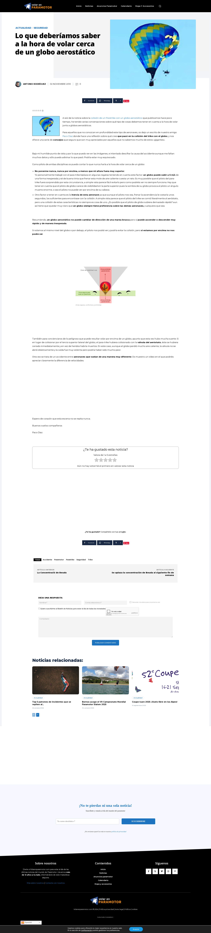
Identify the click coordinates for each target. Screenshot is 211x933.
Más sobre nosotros (35, 883)
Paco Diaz (68, 136)
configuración (86, 930)
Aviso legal (119, 909)
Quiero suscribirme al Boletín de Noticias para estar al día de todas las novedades (73, 609)
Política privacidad (106, 909)
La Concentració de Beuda (52, 573)
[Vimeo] (161, 871)
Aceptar (136, 929)
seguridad (81, 560)
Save (127, 101)
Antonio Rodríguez (34, 84)
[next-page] (37, 715)
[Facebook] (148, 871)
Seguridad (41, 28)
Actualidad (23, 28)
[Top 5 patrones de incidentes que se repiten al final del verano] (55, 680)
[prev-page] (33, 715)
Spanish (28, 922)
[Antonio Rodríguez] (19, 84)
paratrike (70, 560)
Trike (90, 560)
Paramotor (59, 560)
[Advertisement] (105, 498)
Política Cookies (131, 909)
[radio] (96, 460)
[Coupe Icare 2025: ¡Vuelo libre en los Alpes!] (155, 680)
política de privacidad (118, 831)
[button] (160, 6)
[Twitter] (155, 871)
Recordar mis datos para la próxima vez (146, 602)
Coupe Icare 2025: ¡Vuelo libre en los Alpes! (154, 702)
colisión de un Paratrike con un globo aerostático (116, 118)
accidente (47, 560)
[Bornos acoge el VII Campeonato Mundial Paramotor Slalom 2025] (105, 680)
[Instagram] (168, 871)
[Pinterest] (175, 871)
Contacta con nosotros (55, 883)
